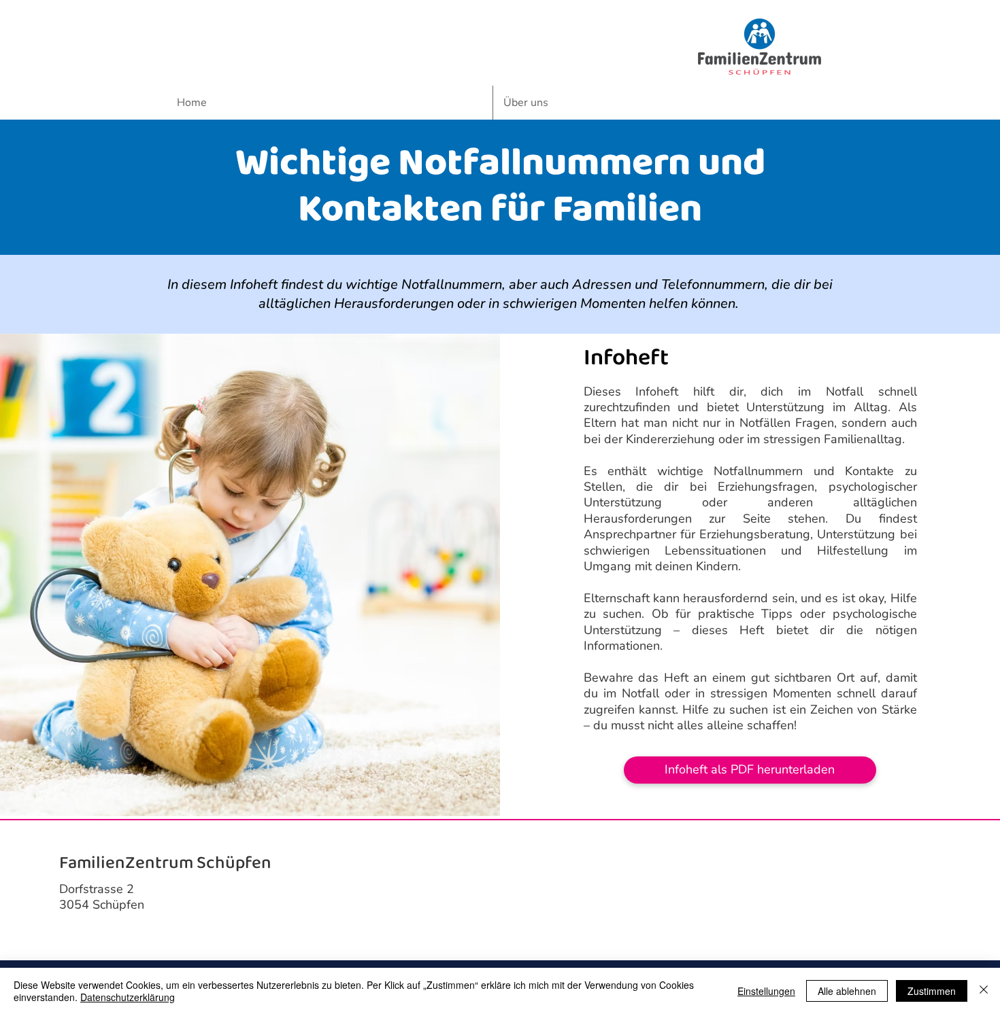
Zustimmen (931, 991)
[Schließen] (984, 991)
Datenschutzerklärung (127, 997)
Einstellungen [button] (766, 991)
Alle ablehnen (847, 991)
